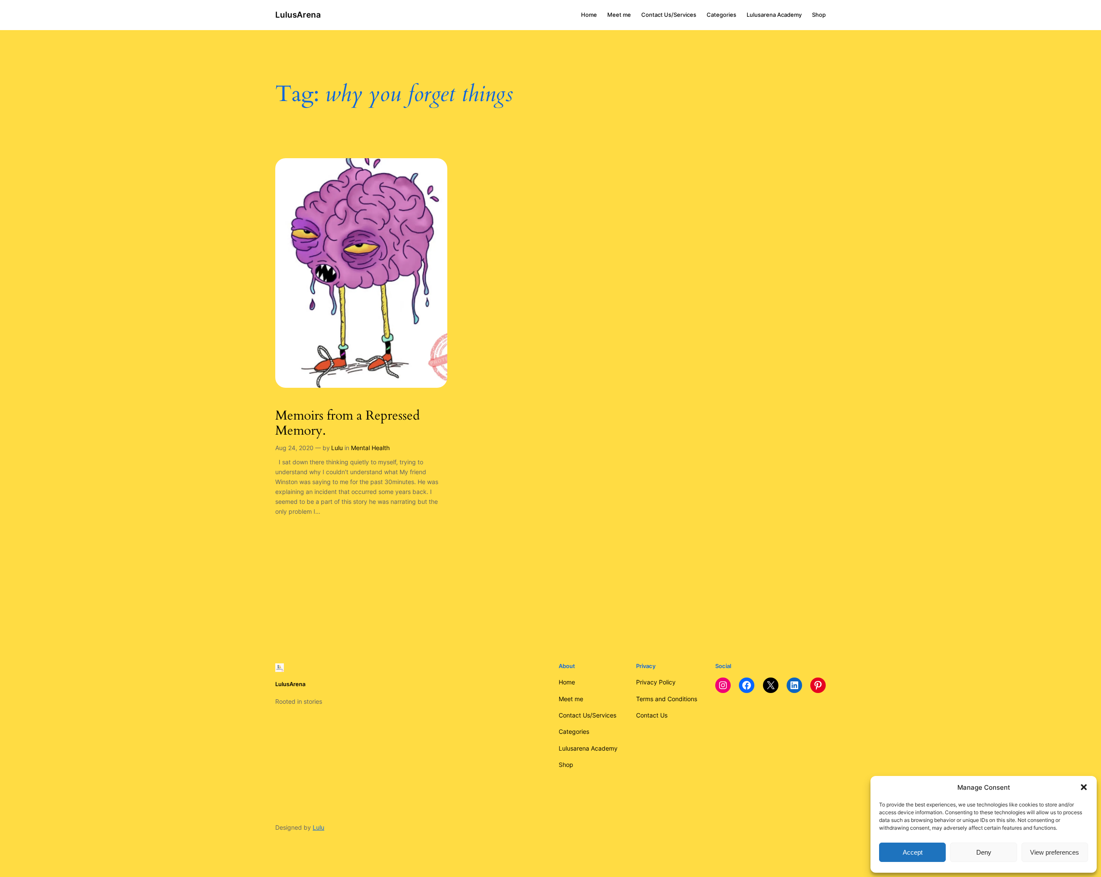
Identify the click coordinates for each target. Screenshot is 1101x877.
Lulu (337, 447)
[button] (1083, 787)
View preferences (1054, 852)
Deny (983, 852)
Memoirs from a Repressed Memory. (347, 423)
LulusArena (298, 14)
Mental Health (370, 447)
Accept (913, 852)
